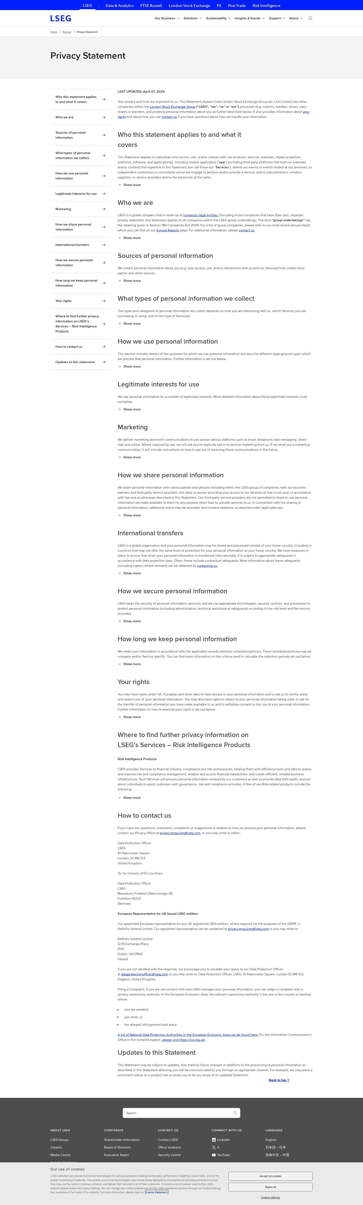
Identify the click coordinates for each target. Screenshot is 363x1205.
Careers (56, 1147)
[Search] (310, 18)
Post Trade (237, 5)
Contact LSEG (168, 1139)
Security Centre (169, 1154)
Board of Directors (117, 1147)
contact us (169, 116)
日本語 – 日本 (276, 1147)
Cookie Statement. (157, 1192)
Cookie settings (270, 1198)
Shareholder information (122, 1139)
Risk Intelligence (266, 5)
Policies (67, 32)
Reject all (270, 1187)
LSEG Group (59, 1139)
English (271, 1139)
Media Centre (60, 1154)
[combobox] (176, 1113)
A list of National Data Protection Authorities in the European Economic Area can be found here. (188, 1034)
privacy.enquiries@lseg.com (180, 833)
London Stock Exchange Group (172, 106)
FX (219, 5)
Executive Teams (116, 1154)
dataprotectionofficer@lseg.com (144, 974)
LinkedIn (223, 1139)
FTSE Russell (151, 5)
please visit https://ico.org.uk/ (183, 1039)
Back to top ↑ (279, 1080)
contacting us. (207, 565)
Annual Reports (167, 230)
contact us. (247, 230)
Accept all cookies (270, 1176)
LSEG (87, 5)
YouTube (223, 1154)
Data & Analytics (120, 5)
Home (53, 32)
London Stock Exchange (189, 5)
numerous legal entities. (200, 215)
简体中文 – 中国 (277, 1154)
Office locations (169, 1147)
